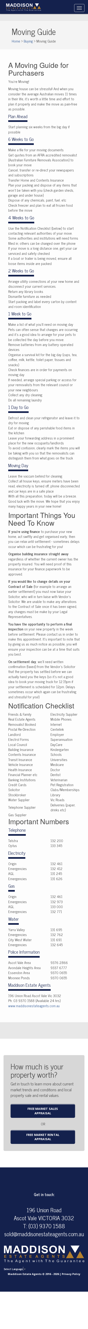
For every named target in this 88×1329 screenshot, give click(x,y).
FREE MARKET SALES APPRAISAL (42, 1111)
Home (16, 41)
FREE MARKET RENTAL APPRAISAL (43, 1137)
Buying (28, 41)
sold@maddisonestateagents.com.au (44, 1233)
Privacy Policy (71, 1274)
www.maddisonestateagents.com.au (34, 1006)
